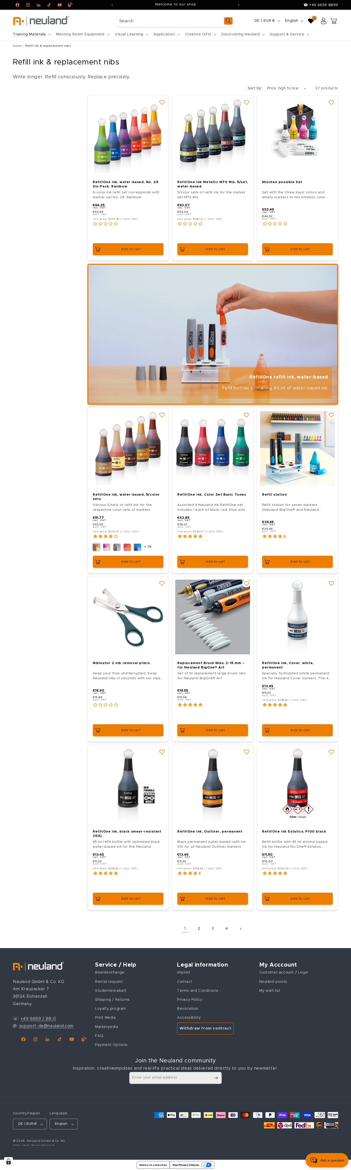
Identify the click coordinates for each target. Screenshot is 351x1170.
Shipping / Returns (112, 1000)
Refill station (274, 494)
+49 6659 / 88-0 (38, 1019)
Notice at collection (153, 1164)
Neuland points (273, 982)
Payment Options (111, 1045)
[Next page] (240, 929)
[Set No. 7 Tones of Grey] (117, 547)
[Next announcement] (238, 5)
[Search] (228, 21)
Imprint (183, 972)
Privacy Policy (189, 1000)
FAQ (99, 1036)
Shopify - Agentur (21, 1145)
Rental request (109, 982)
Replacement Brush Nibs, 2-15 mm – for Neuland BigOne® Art (211, 665)
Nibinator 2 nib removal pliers (121, 663)
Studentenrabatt (111, 991)
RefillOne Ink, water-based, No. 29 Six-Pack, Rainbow (125, 184)
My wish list (270, 991)
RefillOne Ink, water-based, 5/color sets (126, 497)
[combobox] (175, 21)
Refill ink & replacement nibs (48, 45)
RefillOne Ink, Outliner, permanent (209, 832)
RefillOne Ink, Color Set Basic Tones (211, 494)
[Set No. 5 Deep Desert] (96, 547)
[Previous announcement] (112, 5)
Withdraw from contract (205, 1028)
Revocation (187, 1009)
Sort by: (255, 88)
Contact (184, 982)
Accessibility (189, 1018)
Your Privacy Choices (185, 1164)
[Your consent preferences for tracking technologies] (8, 1161)
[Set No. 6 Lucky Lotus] (106, 547)
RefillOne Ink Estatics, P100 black (294, 832)
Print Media (105, 1018)
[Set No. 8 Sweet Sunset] (127, 547)
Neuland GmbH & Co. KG (46, 1140)
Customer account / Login (283, 972)
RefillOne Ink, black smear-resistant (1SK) (127, 834)
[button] (31, 34)
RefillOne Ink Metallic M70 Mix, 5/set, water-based (212, 184)
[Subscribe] (215, 1078)
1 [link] (185, 929)
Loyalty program (110, 1009)
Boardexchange (110, 972)
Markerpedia (106, 1027)
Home (17, 45)
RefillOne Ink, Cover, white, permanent (288, 665)
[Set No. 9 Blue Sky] (137, 547)
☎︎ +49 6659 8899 (320, 5)
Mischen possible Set (282, 182)
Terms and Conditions (197, 991)
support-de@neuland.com (46, 1026)
